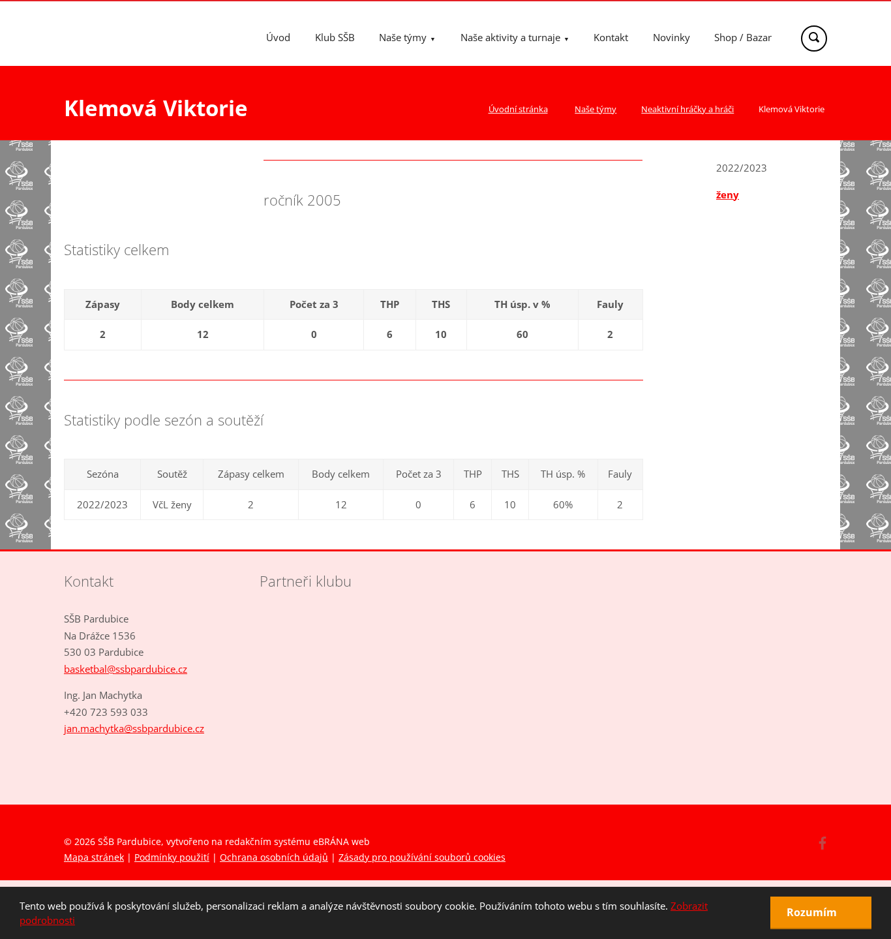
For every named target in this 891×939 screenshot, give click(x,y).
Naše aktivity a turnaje (510, 37)
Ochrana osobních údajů (274, 857)
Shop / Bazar (743, 37)
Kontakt (611, 37)
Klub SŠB (335, 37)
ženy (727, 194)
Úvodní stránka (518, 109)
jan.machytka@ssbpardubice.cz (134, 728)
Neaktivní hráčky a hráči (687, 109)
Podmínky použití (171, 857)
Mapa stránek (94, 857)
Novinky (671, 37)
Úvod (278, 37)
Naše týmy (403, 37)
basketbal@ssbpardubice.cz (125, 668)
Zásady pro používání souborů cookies (422, 857)
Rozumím (813, 912)
